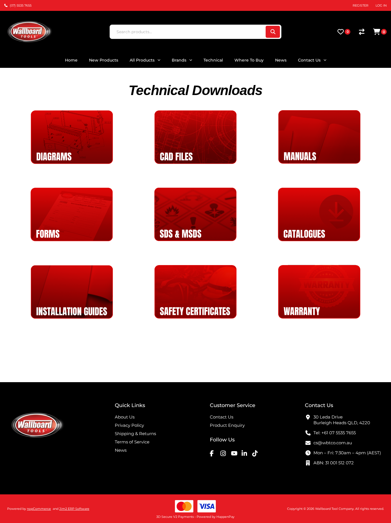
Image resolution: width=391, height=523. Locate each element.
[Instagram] (225, 453)
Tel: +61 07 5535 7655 (334, 432)
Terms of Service (132, 442)
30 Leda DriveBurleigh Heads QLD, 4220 (341, 419)
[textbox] (187, 32)
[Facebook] (214, 453)
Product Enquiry (227, 425)
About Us (125, 417)
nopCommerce (39, 509)
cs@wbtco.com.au (332, 442)
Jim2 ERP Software (74, 509)
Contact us (221, 417)
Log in (381, 5)
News (121, 450)
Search (273, 32)
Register (360, 5)
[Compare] (361, 32)
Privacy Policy (129, 425)
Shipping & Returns (135, 433)
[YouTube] (235, 453)
